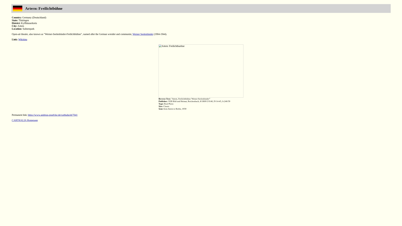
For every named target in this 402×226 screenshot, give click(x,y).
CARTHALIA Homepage (25, 120)
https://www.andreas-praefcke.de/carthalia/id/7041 (53, 115)
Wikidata (22, 39)
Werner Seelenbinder (143, 34)
